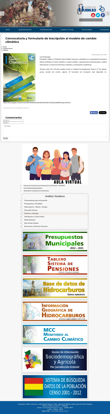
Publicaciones (46, 30)
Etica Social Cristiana (31, 223)
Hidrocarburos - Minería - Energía (35, 207)
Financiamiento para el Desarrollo (35, 200)
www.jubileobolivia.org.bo (59, 411)
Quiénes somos (24, 30)
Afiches (5, 50)
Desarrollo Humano (30, 210)
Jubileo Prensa (66, 30)
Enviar (5, 138)
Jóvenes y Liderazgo (31, 213)
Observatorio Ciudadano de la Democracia (36, 191)
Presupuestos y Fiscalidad (33, 204)
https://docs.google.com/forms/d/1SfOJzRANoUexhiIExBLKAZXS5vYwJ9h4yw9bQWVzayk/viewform (37, 102)
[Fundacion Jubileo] (90, 15)
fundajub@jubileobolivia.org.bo (52, 407)
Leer (41, 57)
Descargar (46, 57)
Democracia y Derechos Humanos (36, 226)
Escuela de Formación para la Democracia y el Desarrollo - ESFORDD (44, 185)
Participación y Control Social (34, 216)
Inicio (7, 30)
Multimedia (87, 30)
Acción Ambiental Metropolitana (33, 188)
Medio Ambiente (29, 220)
